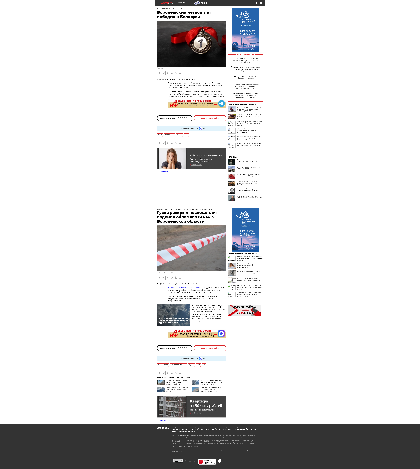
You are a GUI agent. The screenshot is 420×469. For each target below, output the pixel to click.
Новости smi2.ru (164, 172)
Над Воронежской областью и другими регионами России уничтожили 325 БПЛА (211, 389)
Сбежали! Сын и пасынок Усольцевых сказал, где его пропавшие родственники (250, 130)
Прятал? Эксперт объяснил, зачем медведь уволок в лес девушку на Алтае (249, 145)
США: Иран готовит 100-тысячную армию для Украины (248, 168)
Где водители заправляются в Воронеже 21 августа (245, 78)
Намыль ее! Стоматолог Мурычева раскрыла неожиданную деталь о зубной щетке (249, 137)
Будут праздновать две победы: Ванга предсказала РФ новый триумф (247, 183)
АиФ (171, 272)
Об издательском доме (180, 427)
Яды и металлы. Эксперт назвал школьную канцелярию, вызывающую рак (248, 265)
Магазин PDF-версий (208, 427)
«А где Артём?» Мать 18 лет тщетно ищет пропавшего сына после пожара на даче (249, 294)
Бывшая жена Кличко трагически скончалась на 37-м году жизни (248, 189)
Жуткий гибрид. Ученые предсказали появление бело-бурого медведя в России (250, 123)
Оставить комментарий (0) (210, 118)
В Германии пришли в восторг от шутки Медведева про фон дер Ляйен (249, 196)
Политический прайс (213, 429)
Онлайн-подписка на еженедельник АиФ (232, 427)
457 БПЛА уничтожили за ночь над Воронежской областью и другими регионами (211, 382)
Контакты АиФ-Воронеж (180, 429)
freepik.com (161, 68)
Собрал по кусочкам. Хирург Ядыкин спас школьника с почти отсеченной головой (250, 258)
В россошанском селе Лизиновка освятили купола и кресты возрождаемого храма (245, 86)
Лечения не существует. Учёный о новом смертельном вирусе (248, 272)
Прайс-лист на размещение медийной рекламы (239, 429)
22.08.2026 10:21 (162, 209)
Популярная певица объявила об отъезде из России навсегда (247, 160)
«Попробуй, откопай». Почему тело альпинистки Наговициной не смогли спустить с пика (249, 109)
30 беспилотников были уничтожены (185, 288)
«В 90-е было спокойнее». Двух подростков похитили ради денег (248, 279)
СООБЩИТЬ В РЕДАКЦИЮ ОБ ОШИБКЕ (183, 431)
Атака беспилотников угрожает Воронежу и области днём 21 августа (177, 389)
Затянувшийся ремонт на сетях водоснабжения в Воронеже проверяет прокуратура (245, 95)
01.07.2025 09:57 (162, 9)
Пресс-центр (194, 427)
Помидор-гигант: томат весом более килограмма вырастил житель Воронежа (245, 69)
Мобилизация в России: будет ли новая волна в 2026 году (248, 175)
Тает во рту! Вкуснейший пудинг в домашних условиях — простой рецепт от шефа (249, 116)
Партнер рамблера (190, 461)
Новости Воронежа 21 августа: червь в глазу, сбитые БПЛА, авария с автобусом (245, 60)
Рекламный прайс (197, 429)
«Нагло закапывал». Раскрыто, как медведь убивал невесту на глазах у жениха (249, 287)
